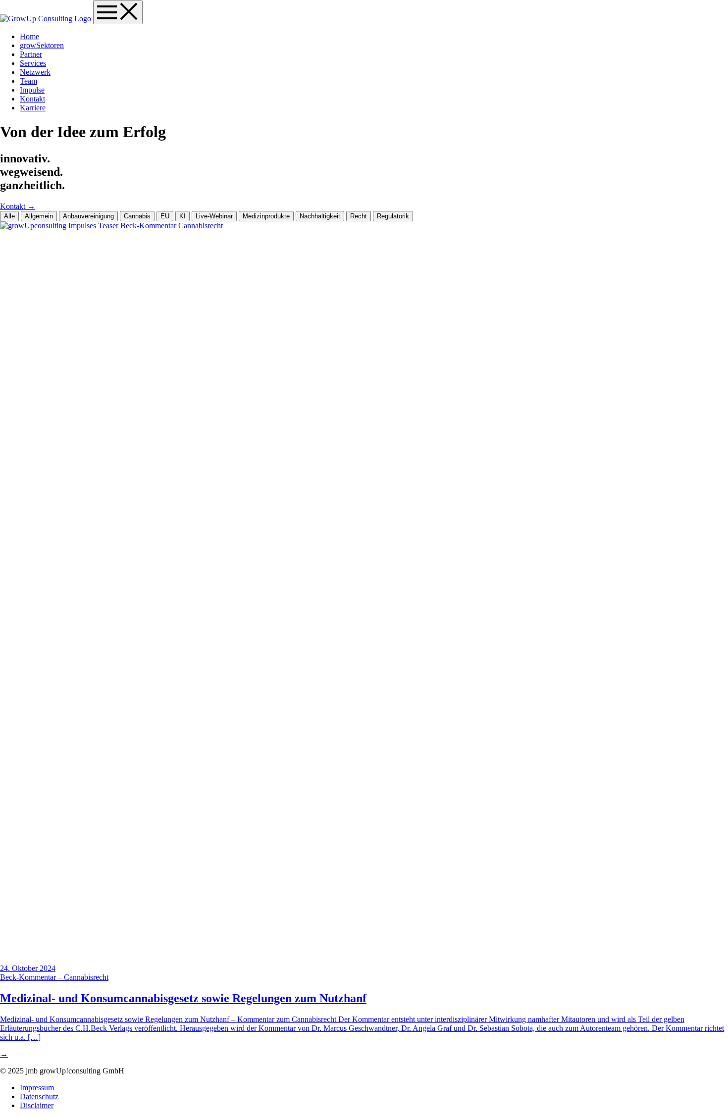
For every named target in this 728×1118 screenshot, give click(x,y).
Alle (9, 216)
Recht (358, 216)
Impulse (32, 90)
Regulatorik (393, 216)
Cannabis (137, 216)
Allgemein (39, 216)
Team (28, 81)
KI (182, 216)
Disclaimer (36, 1105)
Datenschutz (39, 1096)
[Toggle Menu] (118, 12)
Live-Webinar (214, 216)
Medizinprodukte (266, 216)
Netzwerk (35, 72)
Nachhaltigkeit (320, 216)
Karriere (33, 107)
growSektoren (42, 45)
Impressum (37, 1087)
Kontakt (32, 99)
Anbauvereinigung (88, 216)
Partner (31, 54)
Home (29, 36)
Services (33, 63)
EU (164, 216)
